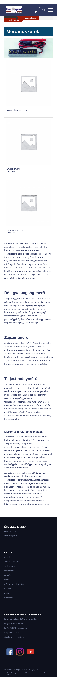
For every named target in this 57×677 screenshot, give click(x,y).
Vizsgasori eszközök (12, 632)
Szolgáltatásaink (11, 566)
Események (9, 570)
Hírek (6, 579)
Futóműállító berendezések (15, 628)
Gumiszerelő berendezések (15, 637)
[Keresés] (42, 9)
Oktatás (7, 575)
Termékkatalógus (28, 18)
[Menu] (49, 9)
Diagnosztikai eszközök (13, 623)
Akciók (7, 593)
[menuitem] (42, 9)
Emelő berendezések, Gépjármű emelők (20, 619)
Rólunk (7, 557)
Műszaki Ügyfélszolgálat (14, 584)
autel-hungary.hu (11, 535)
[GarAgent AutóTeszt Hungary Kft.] (23, 9)
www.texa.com (10, 531)
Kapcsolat (8, 588)
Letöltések (8, 597)
